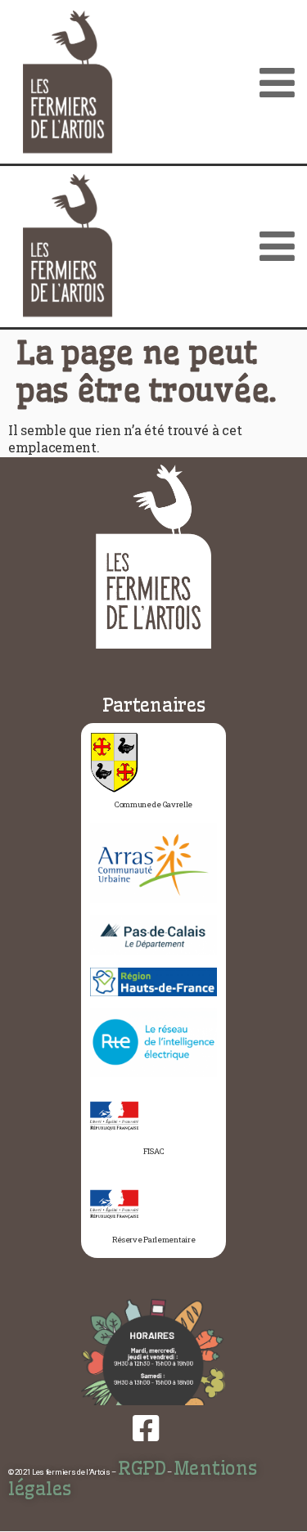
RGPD (142, 1468)
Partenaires (153, 705)
